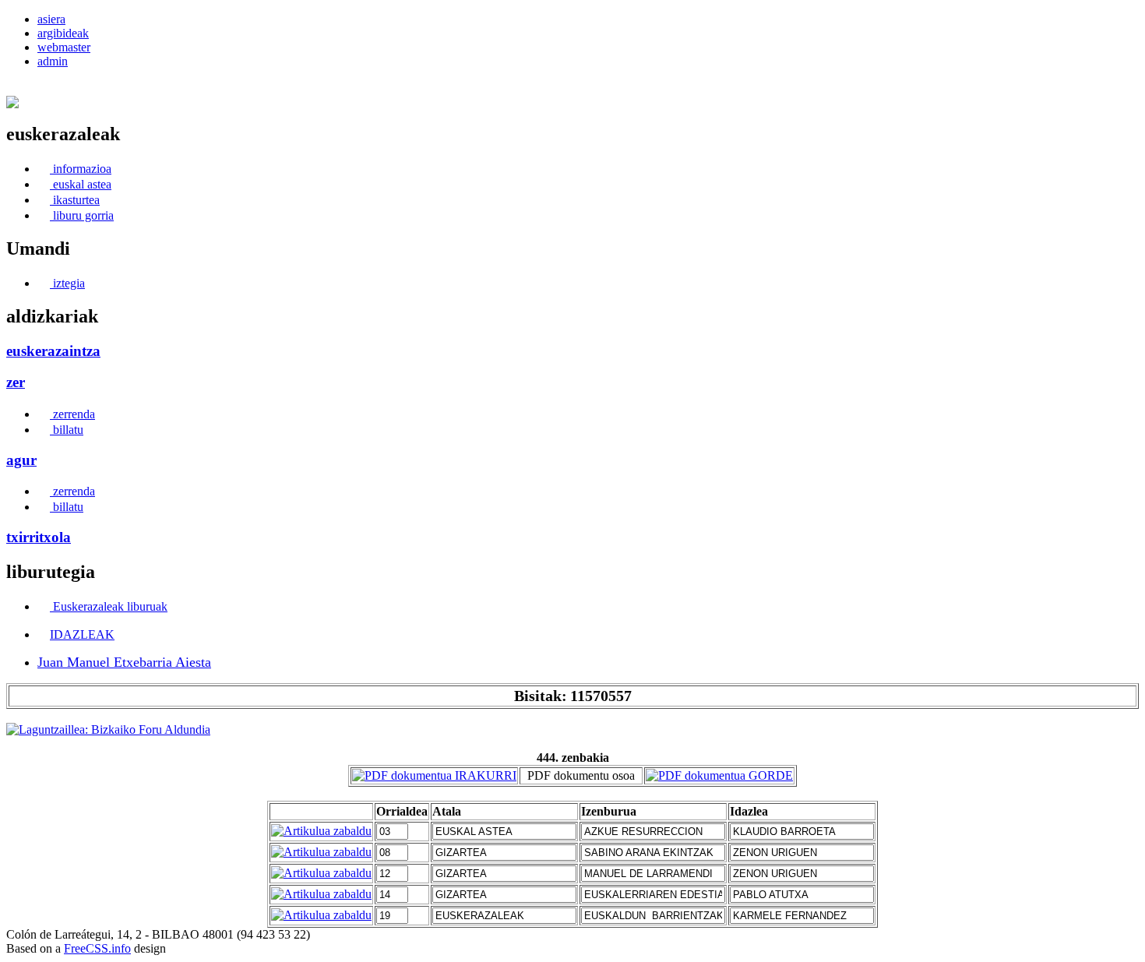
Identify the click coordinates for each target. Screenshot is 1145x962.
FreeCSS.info (97, 948)
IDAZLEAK (82, 634)
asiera (51, 19)
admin (52, 61)
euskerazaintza (53, 351)
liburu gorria (82, 215)
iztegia (67, 283)
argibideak (63, 33)
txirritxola (38, 537)
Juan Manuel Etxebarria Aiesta (124, 662)
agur (21, 460)
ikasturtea (75, 199)
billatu (66, 429)
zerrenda (72, 414)
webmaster (63, 47)
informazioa (80, 168)
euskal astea (80, 184)
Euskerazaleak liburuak (108, 606)
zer (15, 382)
